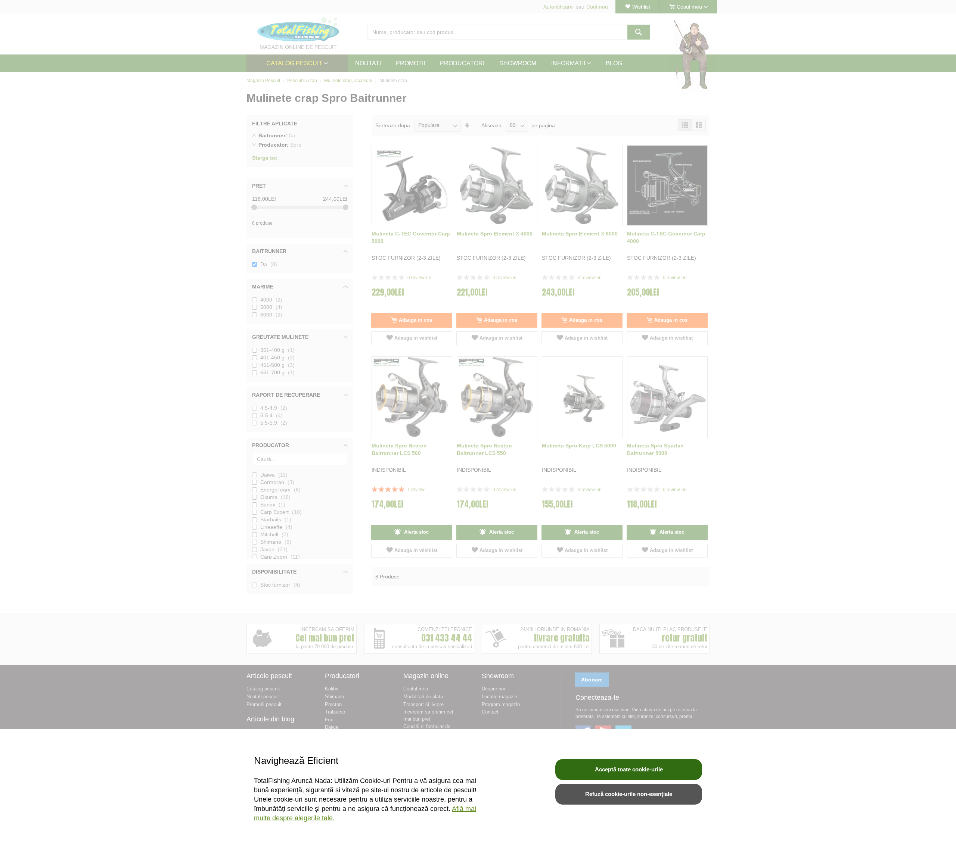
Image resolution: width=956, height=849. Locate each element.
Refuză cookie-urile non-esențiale (628, 794)
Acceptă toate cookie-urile (629, 769)
